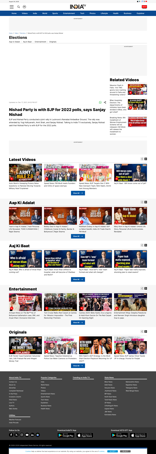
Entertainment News (48, 394)
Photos (93, 13)
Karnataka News (110, 414)
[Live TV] (144, 6)
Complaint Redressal (16, 391)
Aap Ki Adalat (22, 202)
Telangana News (131, 388)
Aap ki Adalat (14, 42)
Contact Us (13, 382)
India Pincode (13, 422)
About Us (12, 385)
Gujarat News (109, 409)
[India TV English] (78, 7)
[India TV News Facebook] (142, 1)
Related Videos (124, 79)
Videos (25, 13)
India (35, 13)
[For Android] (119, 435)
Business (127, 13)
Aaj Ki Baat (19, 245)
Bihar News (108, 382)
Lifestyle (104, 13)
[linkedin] (32, 435)
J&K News (108, 411)
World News (45, 385)
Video (16, 33)
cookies (101, 451)
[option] (25, 177)
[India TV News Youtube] (146, 1)
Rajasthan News (131, 385)
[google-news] (38, 435)
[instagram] (22, 435)
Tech (82, 13)
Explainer (140, 13)
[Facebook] (11, 435)
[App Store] (84, 435)
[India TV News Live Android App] (66, 435)
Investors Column (15, 397)
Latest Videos (22, 159)
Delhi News (108, 385)
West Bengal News (132, 391)
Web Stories (13, 409)
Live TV (11, 403)
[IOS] (137, 1)
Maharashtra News (132, 382)
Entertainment (69, 13)
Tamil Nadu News (111, 400)
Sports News (45, 397)
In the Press (13, 394)
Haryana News (110, 388)
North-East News (110, 397)
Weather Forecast (15, 419)
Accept (113, 451)
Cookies (28, 451)
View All (76, 193)
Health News (45, 409)
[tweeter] (16, 435)
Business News (46, 406)
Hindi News (13, 400)
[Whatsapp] (100, 102)
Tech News (45, 400)
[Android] (139, 1)
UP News (108, 403)
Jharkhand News (110, 391)
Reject (125, 451)
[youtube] (27, 435)
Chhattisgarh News (111, 406)
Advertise (12, 388)
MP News (108, 394)
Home (14, 13)
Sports (55, 13)
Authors (11, 406)
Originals (52, 42)
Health (115, 13)
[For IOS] (138, 435)
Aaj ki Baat (27, 42)
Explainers (44, 403)
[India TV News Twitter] (144, 1)
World (44, 13)
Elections (23, 33)
